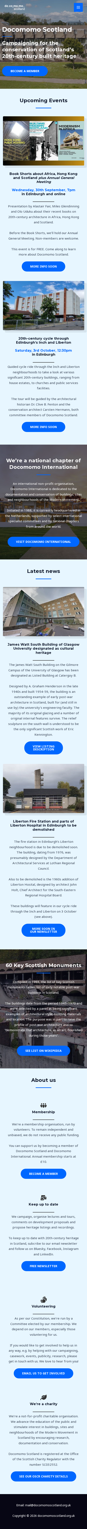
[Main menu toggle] (78, 7)
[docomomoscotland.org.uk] (14, 7)
